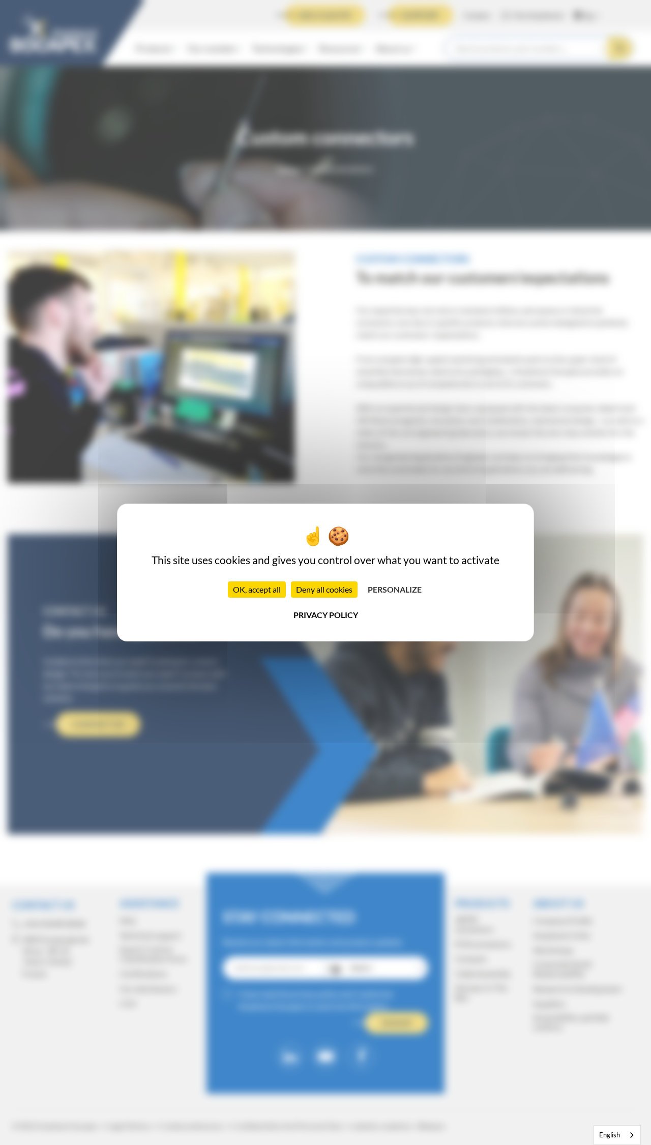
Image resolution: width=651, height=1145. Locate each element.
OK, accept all (257, 589)
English (609, 1135)
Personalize (395, 589)
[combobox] (617, 1135)
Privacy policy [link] (325, 615)
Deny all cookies (324, 589)
